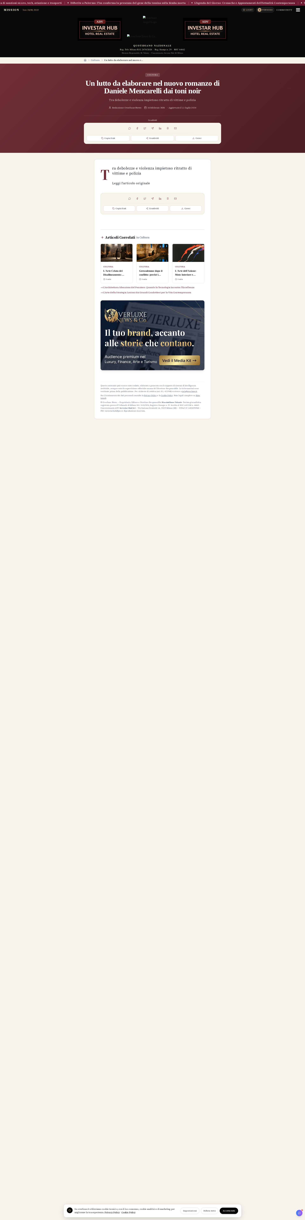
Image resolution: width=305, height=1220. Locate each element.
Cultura (95, 60)
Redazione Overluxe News (127, 107)
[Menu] (298, 10)
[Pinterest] (168, 128)
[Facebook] (137, 128)
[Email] (175, 128)
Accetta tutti (229, 1211)
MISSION (11, 10)
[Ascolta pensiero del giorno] (259, 10)
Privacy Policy (112, 1212)
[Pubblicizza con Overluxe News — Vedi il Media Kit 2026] (152, 335)
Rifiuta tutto (209, 1211)
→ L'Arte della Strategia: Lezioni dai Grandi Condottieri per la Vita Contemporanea (146, 292)
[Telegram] (152, 128)
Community (284, 9)
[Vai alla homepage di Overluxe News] (152, 27)
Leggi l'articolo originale (131, 183)
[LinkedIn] (160, 128)
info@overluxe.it (189, 391)
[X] (145, 128)
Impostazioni (190, 1211)
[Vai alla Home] (85, 60)
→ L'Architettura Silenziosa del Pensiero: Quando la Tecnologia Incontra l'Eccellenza (147, 287)
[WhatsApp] (129, 128)
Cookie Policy (128, 1212)
